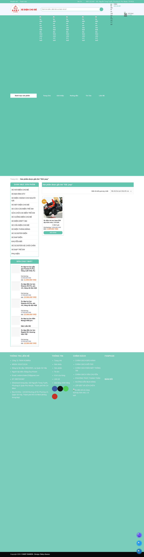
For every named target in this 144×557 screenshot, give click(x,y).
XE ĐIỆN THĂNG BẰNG (20, 229)
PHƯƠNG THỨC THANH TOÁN (87, 378)
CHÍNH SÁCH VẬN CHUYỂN (86, 374)
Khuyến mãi (14, 1)
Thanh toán (23, 1)
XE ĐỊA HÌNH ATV (18, 194)
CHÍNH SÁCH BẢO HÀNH (85, 360)
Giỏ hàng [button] (53, 232)
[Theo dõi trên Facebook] (54, 388)
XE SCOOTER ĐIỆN (19, 233)
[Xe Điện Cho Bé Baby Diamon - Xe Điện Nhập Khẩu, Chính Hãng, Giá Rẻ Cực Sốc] (23, 9)
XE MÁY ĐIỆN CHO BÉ (20, 205)
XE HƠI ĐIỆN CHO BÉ (20, 190)
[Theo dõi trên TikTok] (60, 388)
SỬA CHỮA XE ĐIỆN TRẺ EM (23, 213)
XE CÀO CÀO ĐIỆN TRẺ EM (22, 209)
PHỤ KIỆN (15, 254)
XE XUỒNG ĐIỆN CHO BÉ (21, 217)
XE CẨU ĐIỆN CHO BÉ (20, 225)
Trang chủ (14, 179)
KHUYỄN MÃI (16, 241)
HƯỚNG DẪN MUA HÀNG (85, 382)
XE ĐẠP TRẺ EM (18, 250)
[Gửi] (101, 9)
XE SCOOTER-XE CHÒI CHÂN (23, 245)
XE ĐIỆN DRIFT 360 (19, 221)
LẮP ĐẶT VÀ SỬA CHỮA (85, 385)
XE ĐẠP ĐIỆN (16, 237)
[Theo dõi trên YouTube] (54, 396)
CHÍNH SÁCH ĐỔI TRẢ (84, 364)
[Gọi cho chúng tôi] (66, 388)
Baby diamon (45, 554)
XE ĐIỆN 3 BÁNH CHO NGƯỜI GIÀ (23, 199)
